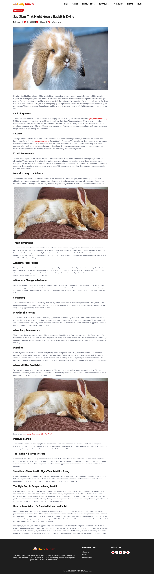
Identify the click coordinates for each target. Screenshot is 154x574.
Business (75, 4)
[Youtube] (124, 552)
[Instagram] (117, 552)
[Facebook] (113, 552)
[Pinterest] (128, 552)
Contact (85, 555)
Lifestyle (130, 4)
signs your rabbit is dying (97, 118)
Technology (118, 4)
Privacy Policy (87, 557)
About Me (85, 552)
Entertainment (87, 4)
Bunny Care (103, 4)
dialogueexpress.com (41, 141)
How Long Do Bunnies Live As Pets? (37, 434)
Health (139, 4)
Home (65, 4)
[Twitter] (120, 552)
